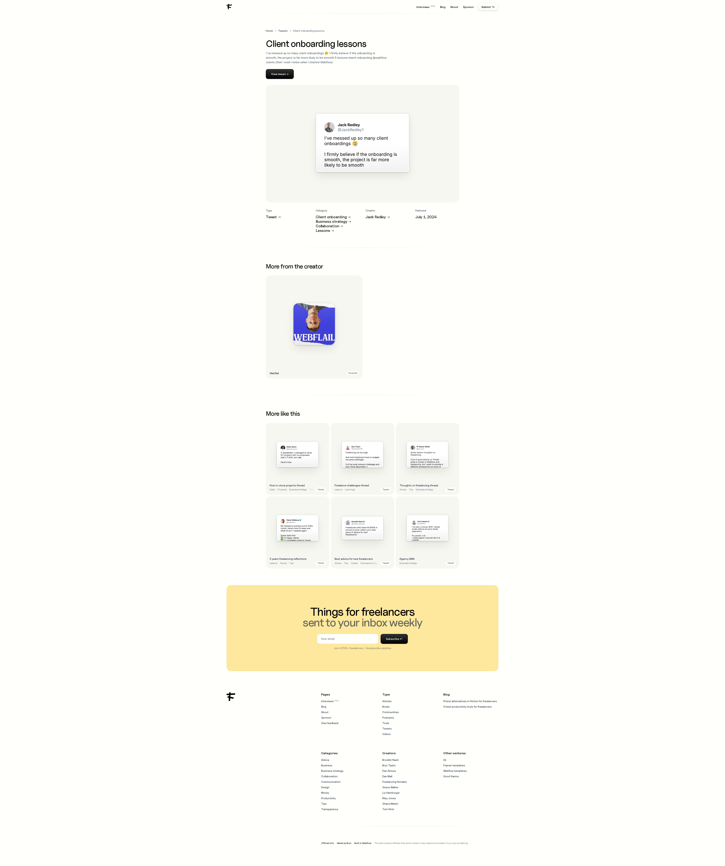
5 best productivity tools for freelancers (467, 706)
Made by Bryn (344, 843)
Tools (385, 723)
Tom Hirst (388, 809)
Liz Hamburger (391, 792)
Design (325, 787)
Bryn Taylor (389, 765)
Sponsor (468, 6)
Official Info (327, 843)
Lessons (338, 489)
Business (326, 765)
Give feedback (330, 723)
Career (354, 563)
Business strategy (298, 489)
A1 (444, 759)
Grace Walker (390, 787)
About (454, 6)
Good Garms (451, 776)
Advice (403, 489)
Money (325, 792)
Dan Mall (387, 776)
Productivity (328, 798)
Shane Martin (390, 803)
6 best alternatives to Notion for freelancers (470, 701)
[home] (229, 7)
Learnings (350, 489)
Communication (331, 781)
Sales (272, 489)
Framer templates (454, 765)
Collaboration (329, 776)
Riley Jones (389, 798)
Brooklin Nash (390, 759)
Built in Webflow (362, 843)
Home (269, 30)
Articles (387, 701)
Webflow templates (455, 770)
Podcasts (388, 717)
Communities (390, 712)
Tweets (283, 30)
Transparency (329, 809)
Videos (386, 734)
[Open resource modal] (314, 327)
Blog (442, 6)
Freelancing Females (394, 781)
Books (386, 706)
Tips (311, 489)
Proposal (282, 489)
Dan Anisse (389, 770)
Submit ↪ (488, 6)
